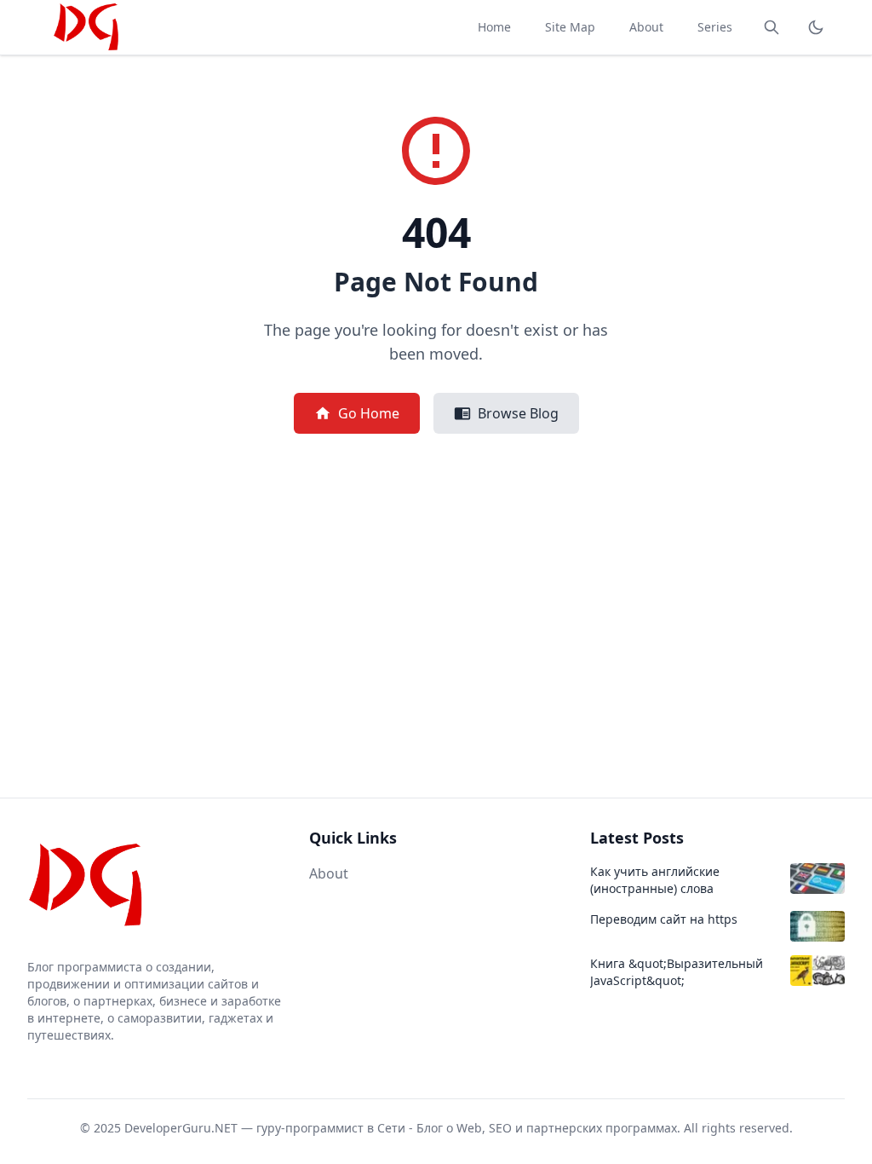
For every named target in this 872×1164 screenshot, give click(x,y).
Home (494, 27)
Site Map (570, 27)
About (646, 27)
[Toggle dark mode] (815, 27)
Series (714, 27)
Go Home (368, 413)
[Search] (771, 27)
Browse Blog (518, 413)
